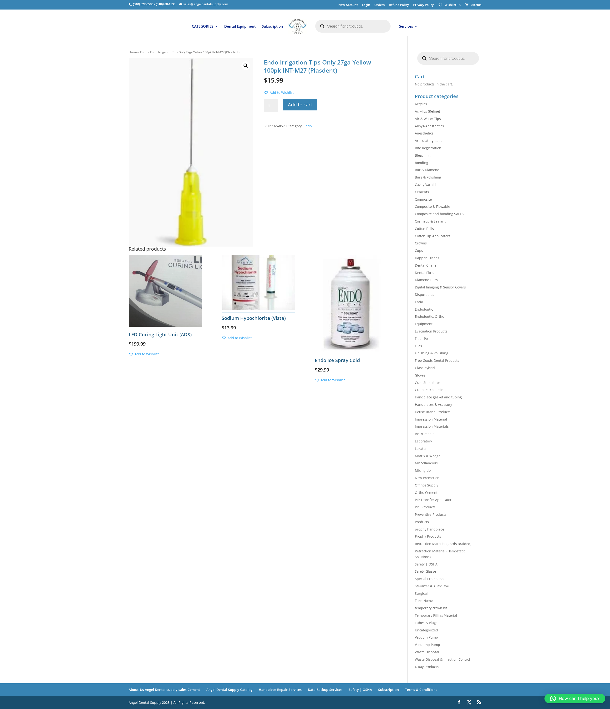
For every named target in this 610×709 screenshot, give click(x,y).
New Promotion (427, 478)
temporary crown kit (431, 608)
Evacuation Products (431, 331)
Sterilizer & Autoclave (432, 586)
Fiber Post (423, 338)
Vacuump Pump (427, 644)
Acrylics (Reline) (427, 111)
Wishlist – (452, 5)
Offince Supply (426, 485)
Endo (143, 52)
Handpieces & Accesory (433, 404)
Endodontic (424, 309)
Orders (379, 5)
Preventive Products (431, 514)
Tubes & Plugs (426, 622)
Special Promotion (429, 578)
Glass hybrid (425, 368)
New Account (348, 5)
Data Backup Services (325, 689)
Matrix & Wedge (427, 456)
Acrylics (421, 104)
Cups (419, 250)
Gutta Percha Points (430, 389)
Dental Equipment (240, 27)
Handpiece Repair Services (280, 689)
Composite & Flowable (432, 206)
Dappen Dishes (427, 258)
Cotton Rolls (424, 228)
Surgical (421, 593)
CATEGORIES (202, 27)
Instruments (424, 433)
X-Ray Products (427, 666)
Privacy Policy (423, 5)
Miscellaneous (426, 463)
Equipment (423, 324)
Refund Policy (399, 5)
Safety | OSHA (426, 564)
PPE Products (425, 507)
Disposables (424, 294)
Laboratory (423, 441)
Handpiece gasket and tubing (438, 397)
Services (406, 27)
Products (422, 522)
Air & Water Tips (428, 118)
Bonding (421, 162)
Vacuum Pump (426, 637)
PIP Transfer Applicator (433, 499)
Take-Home (424, 600)
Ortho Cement (426, 492)
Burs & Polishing (428, 177)
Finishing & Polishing (431, 353)
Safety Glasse (425, 571)
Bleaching (423, 155)
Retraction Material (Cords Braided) (443, 543)
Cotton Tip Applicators (432, 236)
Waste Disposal (427, 652)
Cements (422, 192)
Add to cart (300, 104)
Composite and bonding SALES (439, 214)
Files (418, 346)
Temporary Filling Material (436, 615)
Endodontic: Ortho (429, 316)
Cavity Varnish (426, 184)
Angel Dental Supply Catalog (229, 689)
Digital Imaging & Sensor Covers (440, 287)
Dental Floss (424, 272)
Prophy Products (428, 536)
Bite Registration (428, 148)
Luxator (421, 448)
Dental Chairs (426, 265)
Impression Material (431, 419)
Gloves (420, 375)
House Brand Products (433, 412)
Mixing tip (423, 470)
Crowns (421, 243)
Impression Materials (432, 426)
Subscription (272, 27)
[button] (245, 65)
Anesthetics (424, 133)
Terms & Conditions (421, 689)
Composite (423, 199)
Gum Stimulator (427, 382)
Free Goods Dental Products (437, 360)
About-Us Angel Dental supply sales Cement (164, 689)
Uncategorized (426, 630)
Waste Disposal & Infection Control (442, 659)
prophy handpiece (429, 529)
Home (133, 52)
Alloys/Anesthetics (429, 126)
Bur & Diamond (427, 170)
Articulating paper (429, 140)
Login (366, 5)
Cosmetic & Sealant (430, 221)
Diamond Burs (426, 280)
